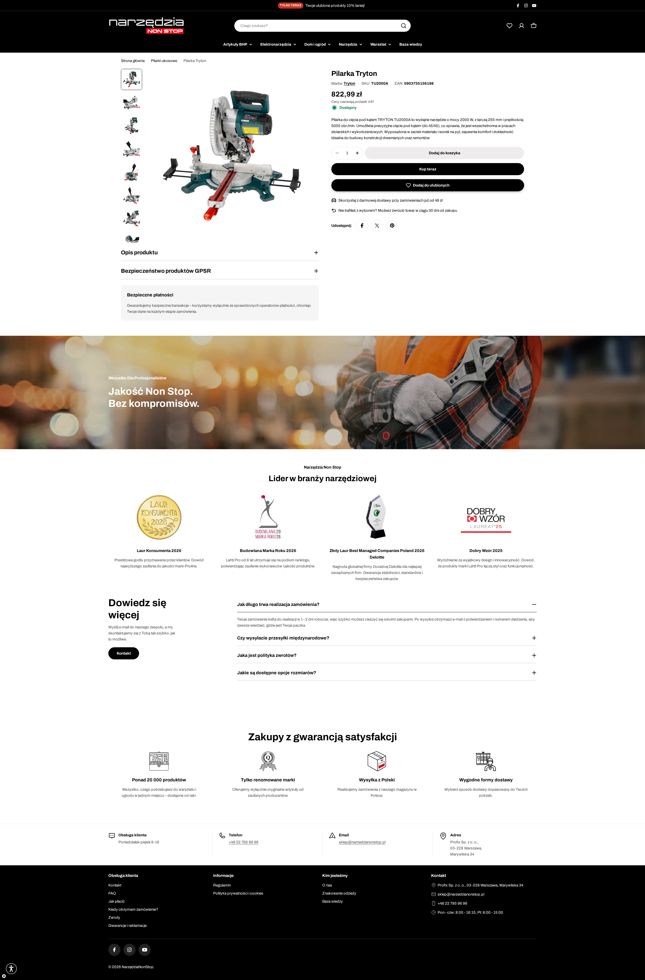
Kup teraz (427, 169)
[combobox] (322, 26)
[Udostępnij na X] (377, 226)
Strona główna (133, 61)
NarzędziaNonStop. (138, 967)
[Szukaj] (404, 26)
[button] (427, 185)
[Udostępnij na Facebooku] (362, 226)
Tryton (349, 83)
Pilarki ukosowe (164, 61)
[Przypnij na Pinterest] (392, 226)
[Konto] (522, 26)
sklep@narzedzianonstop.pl (362, 842)
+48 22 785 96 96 (244, 842)
